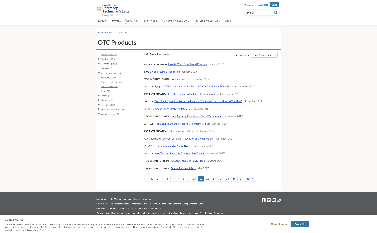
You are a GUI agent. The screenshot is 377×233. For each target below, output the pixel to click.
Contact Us (125, 208)
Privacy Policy (155, 208)
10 (194, 178)
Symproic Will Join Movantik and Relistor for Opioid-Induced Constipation (195, 86)
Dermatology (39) (109, 63)
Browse (131, 21)
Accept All (300, 224)
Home (102, 21)
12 (207, 178)
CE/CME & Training (206, 21)
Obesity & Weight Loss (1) (113, 82)
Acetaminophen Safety (183, 168)
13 (214, 178)
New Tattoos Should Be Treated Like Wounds (179, 153)
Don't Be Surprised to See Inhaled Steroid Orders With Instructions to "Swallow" (198, 101)
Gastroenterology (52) (111, 73)
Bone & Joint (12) (109, 54)
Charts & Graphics (175, 21)
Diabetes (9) (106, 68)
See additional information (211, 213)
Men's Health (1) (108, 77)
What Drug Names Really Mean (188, 160)
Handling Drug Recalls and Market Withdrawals (197, 116)
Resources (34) (108, 104)
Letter (115, 21)
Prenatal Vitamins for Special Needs (172, 145)
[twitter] (268, 201)
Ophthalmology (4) (109, 86)
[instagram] (279, 201)
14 (220, 178)
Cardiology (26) (108, 59)
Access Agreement (140, 208)
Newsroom (146, 199)
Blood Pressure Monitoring (165, 71)
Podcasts (150, 21)
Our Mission (115, 199)
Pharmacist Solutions (120, 204)
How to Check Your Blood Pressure (187, 64)
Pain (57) (105, 95)
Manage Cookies (279, 224)
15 (227, 178)
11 (201, 178)
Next (249, 178)
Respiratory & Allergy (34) (112, 109)
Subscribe (263, 4)
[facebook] (264, 201)
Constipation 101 (180, 79)
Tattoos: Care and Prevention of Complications (187, 138)
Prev (149, 178)
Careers (136, 199)
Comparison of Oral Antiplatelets (171, 108)
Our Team (127, 199)
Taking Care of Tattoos (181, 131)
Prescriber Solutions (139, 204)
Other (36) (106, 91)
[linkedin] (273, 201)
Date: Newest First (262, 55)
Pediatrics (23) (107, 100)
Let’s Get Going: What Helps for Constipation (193, 94)
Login (274, 4)
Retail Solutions (174, 204)
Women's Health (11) (110, 114)
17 (240, 178)
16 (234, 178)
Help (228, 21)
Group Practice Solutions (193, 204)
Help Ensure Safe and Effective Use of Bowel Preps (182, 123)
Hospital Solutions (158, 204)
